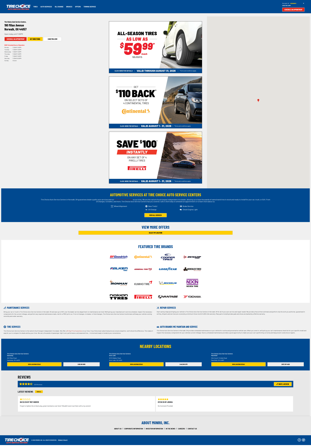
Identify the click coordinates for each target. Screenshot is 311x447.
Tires (35, 7)
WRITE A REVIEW (283, 384)
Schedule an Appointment (293, 10)
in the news (170, 429)
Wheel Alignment (120, 206)
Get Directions (35, 39)
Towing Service (90, 7)
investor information (154, 429)
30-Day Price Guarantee (123, 199)
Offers (78, 7)
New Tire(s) (152, 206)
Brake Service (188, 206)
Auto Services (46, 7)
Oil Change (59, 7)
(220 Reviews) (38, 384)
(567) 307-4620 (286, 364)
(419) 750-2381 (286, 5)
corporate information (133, 429)
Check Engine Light (190, 209)
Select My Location (155, 233)
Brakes (69, 7)
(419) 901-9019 (81, 364)
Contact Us (192, 429)
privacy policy (63, 440)
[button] (258, 100)
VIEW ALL (39, 391)
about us (117, 429)
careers (181, 429)
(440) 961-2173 (183, 364)
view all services (155, 215)
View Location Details (34, 364)
